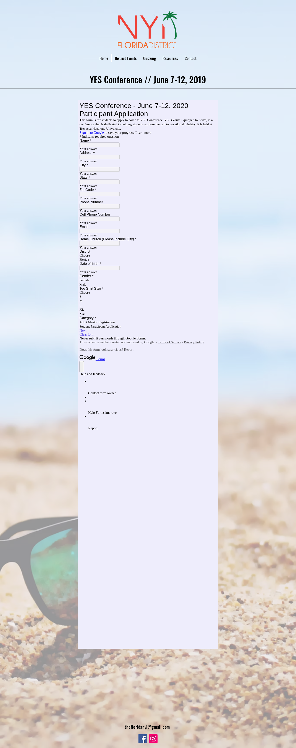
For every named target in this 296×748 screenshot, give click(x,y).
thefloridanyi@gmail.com (147, 727)
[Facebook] (142, 738)
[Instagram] (153, 738)
